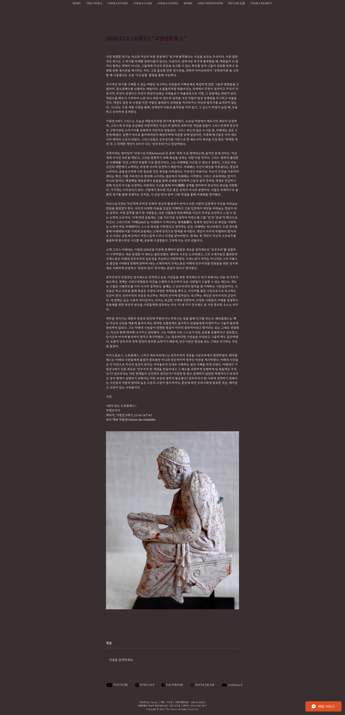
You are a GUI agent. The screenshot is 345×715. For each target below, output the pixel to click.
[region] (243, 685)
